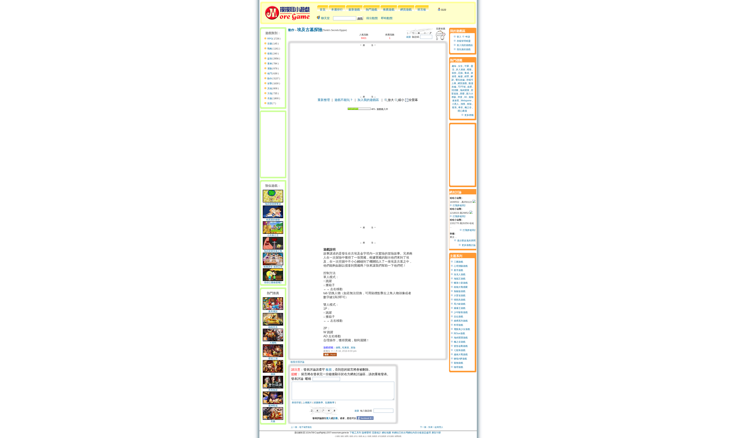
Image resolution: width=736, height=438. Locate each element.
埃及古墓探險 (309, 29)
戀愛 (462, 93)
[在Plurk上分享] (330, 354)
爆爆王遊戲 (459, 308)
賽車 (269, 63)
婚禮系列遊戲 (461, 320)
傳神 (273, 374)
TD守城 (462, 86)
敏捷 (460, 76)
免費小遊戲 (348, 436)
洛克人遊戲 (459, 274)
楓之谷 (468, 107)
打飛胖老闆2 (459, 205)
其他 (269, 88)
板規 (329, 369)
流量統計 (376, 432)
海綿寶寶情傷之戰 (273, 251)
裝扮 (454, 73)
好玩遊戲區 (382, 436)
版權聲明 (366, 432)
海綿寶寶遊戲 (461, 337)
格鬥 (269, 73)
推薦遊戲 (388, 9)
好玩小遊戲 (358, 436)
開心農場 (462, 111)
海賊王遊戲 (459, 278)
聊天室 (325, 18)
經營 (466, 76)
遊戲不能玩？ (343, 100)
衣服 (269, 98)
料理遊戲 (458, 325)
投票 (269, 103)
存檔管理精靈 (464, 41)
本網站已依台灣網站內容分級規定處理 (411, 432)
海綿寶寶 (464, 90)
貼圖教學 (329, 402)
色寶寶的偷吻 (273, 219)
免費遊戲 (397, 436)
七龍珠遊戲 (459, 350)
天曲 (273, 421)
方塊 (269, 93)
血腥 (469, 86)
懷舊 (269, 53)
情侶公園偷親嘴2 (273, 282)
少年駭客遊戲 (461, 312)
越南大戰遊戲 (461, 354)
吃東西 (345, 347)
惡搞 (460, 73)
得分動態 (372, 18)
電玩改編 (460, 80)
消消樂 (454, 90)
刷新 (408, 37)
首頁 (322, 9)
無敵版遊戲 (459, 291)
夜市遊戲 (458, 270)
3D (465, 97)
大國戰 (272, 342)
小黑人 (455, 104)
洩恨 (463, 104)
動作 (269, 78)
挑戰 (338, 347)
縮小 (401, 100)
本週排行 (337, 9)
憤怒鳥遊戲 (459, 299)
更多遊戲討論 (469, 245)
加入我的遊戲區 (368, 100)
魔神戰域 (273, 405)
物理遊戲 (458, 367)
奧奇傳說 (273, 311)
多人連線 (460, 69)
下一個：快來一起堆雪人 (431, 427)
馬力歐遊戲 (459, 304)
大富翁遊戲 (459, 295)
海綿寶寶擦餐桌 (273, 204)
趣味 (454, 66)
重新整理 (324, 100)
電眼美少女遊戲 (462, 329)
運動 (269, 68)
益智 (269, 58)
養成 (466, 73)
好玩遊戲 (390, 436)
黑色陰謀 (273, 390)
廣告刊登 (436, 432)
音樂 (269, 43)
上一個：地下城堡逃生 (301, 427)
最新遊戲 (354, 9)
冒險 (353, 347)
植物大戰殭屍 (461, 287)
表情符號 (296, 402)
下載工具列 (355, 432)
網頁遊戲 (406, 9)
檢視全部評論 (297, 362)
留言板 (421, 9)
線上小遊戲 (367, 436)
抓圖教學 (318, 402)
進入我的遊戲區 (465, 45)
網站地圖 (386, 432)
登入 (328, 418)
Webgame (466, 100)
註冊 (335, 418)
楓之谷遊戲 (459, 342)
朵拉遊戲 (458, 316)
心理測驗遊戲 (461, 266)
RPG (269, 38)
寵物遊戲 (458, 363)
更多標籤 (469, 115)
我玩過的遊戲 (464, 49)
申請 (467, 36)
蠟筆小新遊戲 (461, 283)
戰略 (269, 48)
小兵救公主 (273, 235)
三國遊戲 (458, 261)
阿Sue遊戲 (459, 333)
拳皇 (460, 107)
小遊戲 (337, 436)
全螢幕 (413, 100)
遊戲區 (374, 436)
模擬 (469, 69)
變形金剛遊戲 (461, 346)
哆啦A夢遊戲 (460, 358)
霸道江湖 (273, 358)
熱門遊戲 (371, 9)
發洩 (454, 107)
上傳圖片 (307, 402)
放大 (391, 100)
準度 (460, 97)
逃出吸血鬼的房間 (466, 240)
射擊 (269, 83)
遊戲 (342, 436)
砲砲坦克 (273, 327)
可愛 (466, 66)
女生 (460, 66)
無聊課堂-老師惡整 (273, 266)
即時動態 (387, 18)
